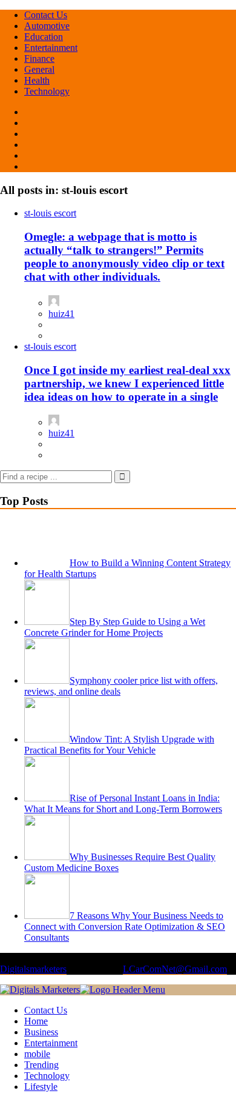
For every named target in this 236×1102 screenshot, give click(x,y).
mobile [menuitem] (37, 1054)
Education (43, 37)
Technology (47, 91)
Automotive (47, 26)
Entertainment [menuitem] (50, 1043)
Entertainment (50, 47)
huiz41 (61, 314)
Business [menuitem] (41, 1032)
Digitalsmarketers (33, 969)
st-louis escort (50, 213)
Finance (39, 58)
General (39, 69)
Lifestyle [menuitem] (40, 1086)
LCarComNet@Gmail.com (175, 969)
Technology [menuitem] (47, 1075)
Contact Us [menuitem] (45, 1010)
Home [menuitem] (36, 1021)
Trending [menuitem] (41, 1065)
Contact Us (45, 15)
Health (37, 80)
